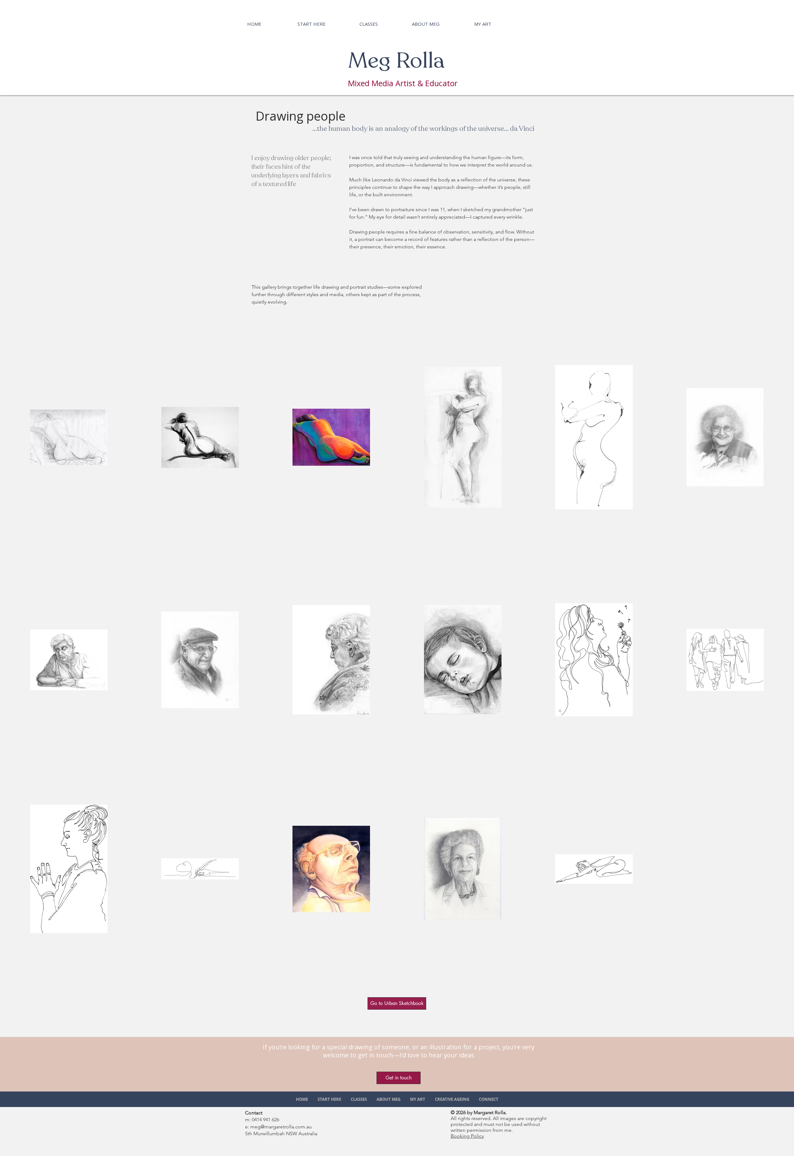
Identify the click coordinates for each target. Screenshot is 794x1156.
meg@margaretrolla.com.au (281, 1127)
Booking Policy (467, 1136)
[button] (399, 1078)
